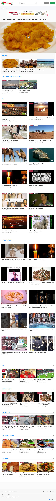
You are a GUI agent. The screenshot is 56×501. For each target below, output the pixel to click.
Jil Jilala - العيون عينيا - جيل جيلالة (36, 208)
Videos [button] (7, 8)
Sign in (46, 3)
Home (2, 8)
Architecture (6, 412)
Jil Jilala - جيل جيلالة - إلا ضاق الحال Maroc (38, 163)
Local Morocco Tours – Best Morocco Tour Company (14, 163)
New (3, 99)
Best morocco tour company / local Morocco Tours (40, 140)
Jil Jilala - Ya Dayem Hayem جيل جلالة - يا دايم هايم (13, 208)
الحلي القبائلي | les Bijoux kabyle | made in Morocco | (13, 282)
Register (52, 3)
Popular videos (6, 240)
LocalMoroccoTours (7, 120)
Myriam (4, 382)
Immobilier (8, 494)
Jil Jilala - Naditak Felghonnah (36, 185)
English (52, 499)
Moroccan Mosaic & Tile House (44, 426)
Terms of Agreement (13, 491)
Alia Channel (6, 458)
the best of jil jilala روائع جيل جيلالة (9, 230)
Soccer (4, 365)
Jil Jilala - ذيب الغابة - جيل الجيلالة (36, 230)
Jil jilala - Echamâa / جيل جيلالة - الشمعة (11, 185)
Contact (6, 491)
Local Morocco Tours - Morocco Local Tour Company (41, 117)
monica (4, 93)
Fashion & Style (6, 389)
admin (31, 164)
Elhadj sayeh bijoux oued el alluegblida (37, 352)
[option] (10, 66)
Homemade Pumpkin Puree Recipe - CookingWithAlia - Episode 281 (24, 19)
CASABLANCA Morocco (24, 90)
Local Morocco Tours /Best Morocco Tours (12, 140)
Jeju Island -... (40, 69)
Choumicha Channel (8, 435)
